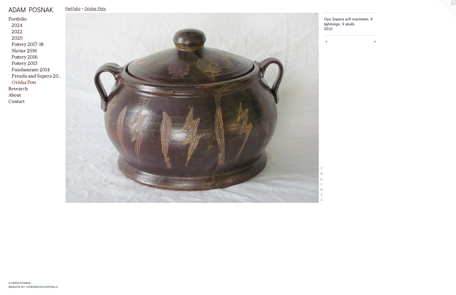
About (14, 95)
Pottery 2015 (24, 63)
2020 (17, 38)
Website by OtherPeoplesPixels (33, 286)
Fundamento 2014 (31, 70)
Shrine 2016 (24, 51)
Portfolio (17, 19)
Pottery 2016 (24, 57)
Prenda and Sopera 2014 (36, 76)
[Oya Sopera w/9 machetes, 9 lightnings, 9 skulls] (192, 108)
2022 (17, 32)
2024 (17, 25)
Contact (16, 101)
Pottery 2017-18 (28, 44)
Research (18, 89)
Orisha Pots (24, 82)
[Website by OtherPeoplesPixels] (445, 10)
